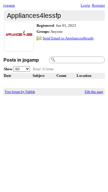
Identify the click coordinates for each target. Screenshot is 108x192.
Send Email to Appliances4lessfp (68, 38)
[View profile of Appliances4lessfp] (19, 48)
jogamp (9, 5)
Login (85, 5)
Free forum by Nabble (20, 92)
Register (98, 5)
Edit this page (94, 92)
